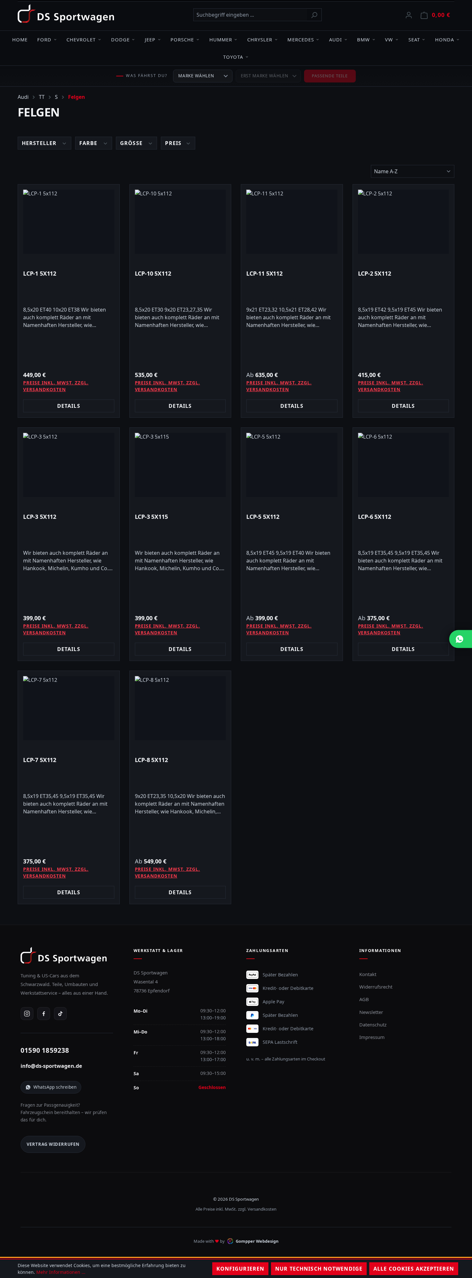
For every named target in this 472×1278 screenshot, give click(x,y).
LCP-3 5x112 (39, 516)
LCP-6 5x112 (374, 516)
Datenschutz (373, 1024)
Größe (132, 143)
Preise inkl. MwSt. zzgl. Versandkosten (56, 386)
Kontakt (367, 974)
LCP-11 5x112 (264, 273)
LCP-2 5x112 (374, 273)
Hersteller (40, 143)
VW (389, 39)
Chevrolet (81, 39)
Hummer (220, 39)
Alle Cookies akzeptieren (413, 1268)
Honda (444, 39)
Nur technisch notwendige (319, 1268)
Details (68, 405)
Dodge (120, 39)
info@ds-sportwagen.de (51, 1065)
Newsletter (371, 1012)
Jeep (150, 39)
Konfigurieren (240, 1268)
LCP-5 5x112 (262, 516)
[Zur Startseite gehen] (66, 13)
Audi (335, 39)
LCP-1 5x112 (39, 273)
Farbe (89, 143)
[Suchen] (314, 14)
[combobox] (250, 14)
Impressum (372, 1037)
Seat (414, 39)
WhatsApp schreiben (54, 1087)
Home (20, 39)
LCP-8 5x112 (151, 760)
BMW (363, 39)
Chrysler (259, 39)
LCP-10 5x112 (153, 273)
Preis (174, 143)
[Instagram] (27, 1013)
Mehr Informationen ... (60, 1272)
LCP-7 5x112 (39, 760)
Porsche (182, 39)
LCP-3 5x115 (151, 516)
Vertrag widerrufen (53, 1144)
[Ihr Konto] (408, 14)
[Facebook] (43, 1013)
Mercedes (300, 39)
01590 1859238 (45, 1050)
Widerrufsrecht (375, 986)
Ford (44, 39)
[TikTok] (60, 1013)
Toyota (233, 57)
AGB (364, 999)
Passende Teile (330, 76)
